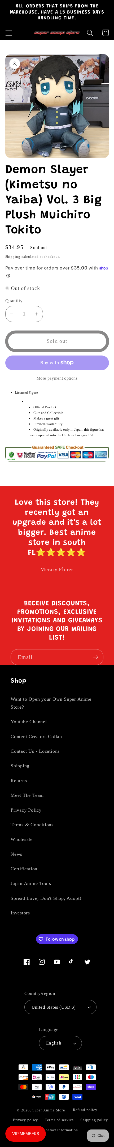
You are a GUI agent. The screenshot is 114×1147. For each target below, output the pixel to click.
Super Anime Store (48, 1110)
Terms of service (59, 1120)
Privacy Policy (26, 810)
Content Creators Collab (36, 736)
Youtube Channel (29, 721)
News (16, 854)
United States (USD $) (54, 1007)
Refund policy (85, 1110)
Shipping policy (94, 1120)
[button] (8, 32)
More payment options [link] (57, 378)
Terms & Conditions (32, 824)
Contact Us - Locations (35, 751)
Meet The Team (27, 795)
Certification (24, 868)
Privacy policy (25, 1120)
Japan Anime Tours (31, 883)
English (54, 1043)
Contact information (60, 1130)
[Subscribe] (95, 657)
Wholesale (22, 839)
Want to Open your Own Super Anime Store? (51, 702)
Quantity (14, 300)
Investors (20, 912)
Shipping (12, 257)
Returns (19, 780)
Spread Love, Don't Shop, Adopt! (46, 898)
